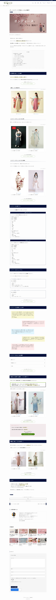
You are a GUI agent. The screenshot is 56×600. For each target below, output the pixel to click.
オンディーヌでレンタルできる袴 (19, 55)
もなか (14, 517)
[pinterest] (52, 0)
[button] (28, 498)
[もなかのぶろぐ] (8, 3)
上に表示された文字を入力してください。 (16, 581)
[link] (19, 520)
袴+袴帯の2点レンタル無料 (18, 53)
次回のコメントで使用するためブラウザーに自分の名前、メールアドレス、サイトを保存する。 (24, 578)
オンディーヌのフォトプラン (18, 59)
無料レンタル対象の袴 (18, 54)
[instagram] (51, 0)
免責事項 (31, 597)
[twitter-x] (49, 0)
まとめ (15, 66)
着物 (11, 494)
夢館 (19, 467)
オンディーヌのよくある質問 (18, 62)
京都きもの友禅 (19, 414)
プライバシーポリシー (26, 597)
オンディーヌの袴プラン (17, 58)
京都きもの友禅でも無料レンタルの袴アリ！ (20, 63)
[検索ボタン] (52, 3)
